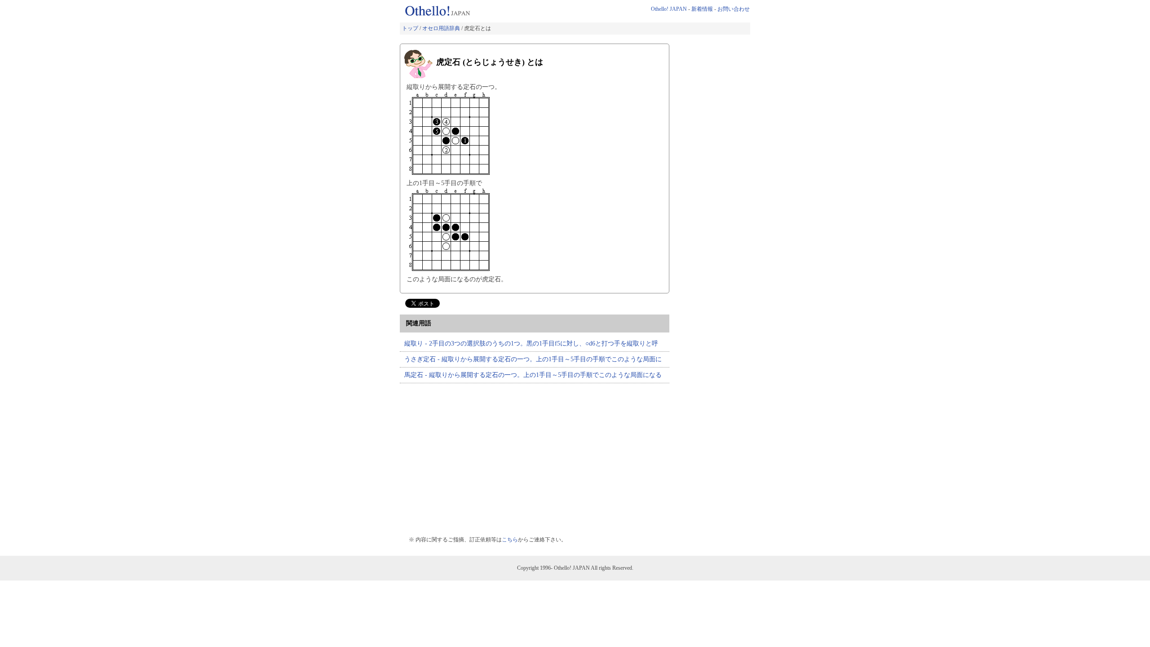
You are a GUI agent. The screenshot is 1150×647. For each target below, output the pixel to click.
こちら (510, 539)
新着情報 (702, 9)
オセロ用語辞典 (441, 28)
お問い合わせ (733, 9)
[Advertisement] (475, 455)
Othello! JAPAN (669, 9)
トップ (410, 28)
